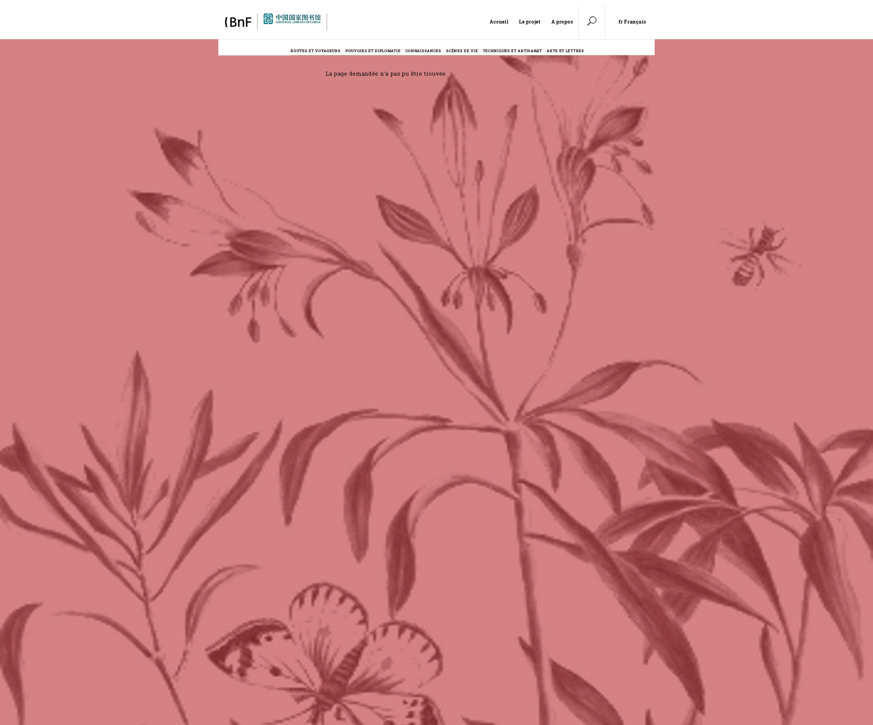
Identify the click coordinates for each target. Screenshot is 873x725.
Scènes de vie (462, 50)
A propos (562, 21)
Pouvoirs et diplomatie (372, 50)
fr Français (632, 21)
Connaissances (423, 50)
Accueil (499, 21)
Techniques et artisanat (512, 50)
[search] (592, 22)
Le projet (529, 21)
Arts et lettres (565, 50)
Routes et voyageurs (315, 50)
